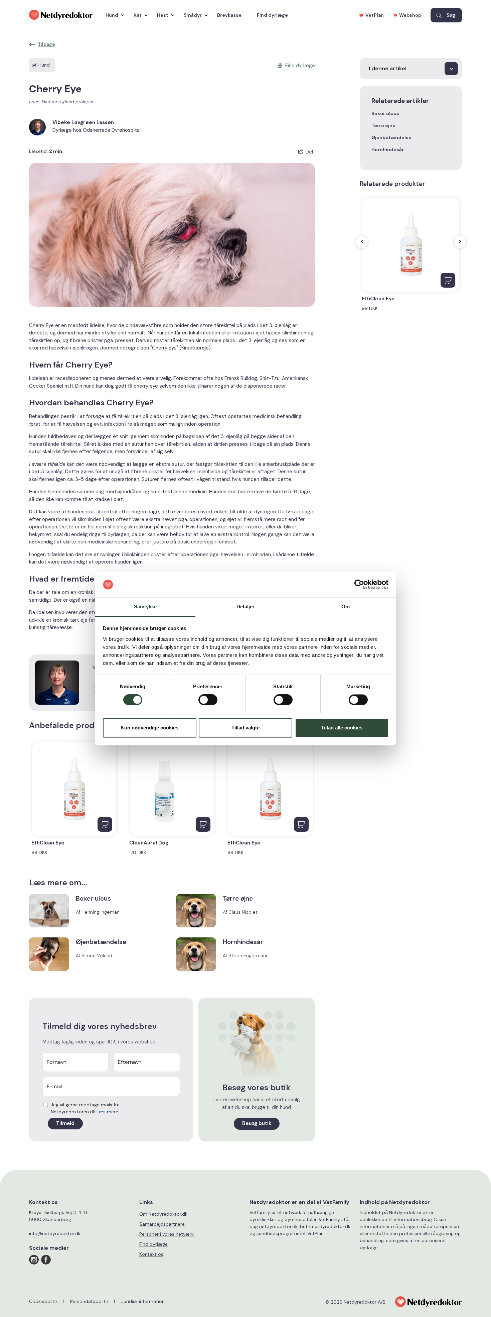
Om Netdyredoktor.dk (163, 1214)
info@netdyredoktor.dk (54, 1233)
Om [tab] (345, 606)
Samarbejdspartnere (162, 1224)
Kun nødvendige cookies (149, 727)
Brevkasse (229, 15)
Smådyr (193, 15)
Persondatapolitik (89, 1301)
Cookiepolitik (43, 1301)
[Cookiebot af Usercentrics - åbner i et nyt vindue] (359, 585)
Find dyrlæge (272, 15)
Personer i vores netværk (166, 1234)
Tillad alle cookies (341, 727)
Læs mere (107, 1112)
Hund (112, 15)
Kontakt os (151, 1254)
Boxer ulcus (385, 113)
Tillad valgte (245, 727)
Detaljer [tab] (245, 606)
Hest (162, 15)
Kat (138, 15)
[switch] (207, 700)
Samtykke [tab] (145, 606)
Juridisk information (143, 1301)
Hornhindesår (387, 149)
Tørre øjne (383, 125)
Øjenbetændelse (391, 137)
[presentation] (361, 241)
